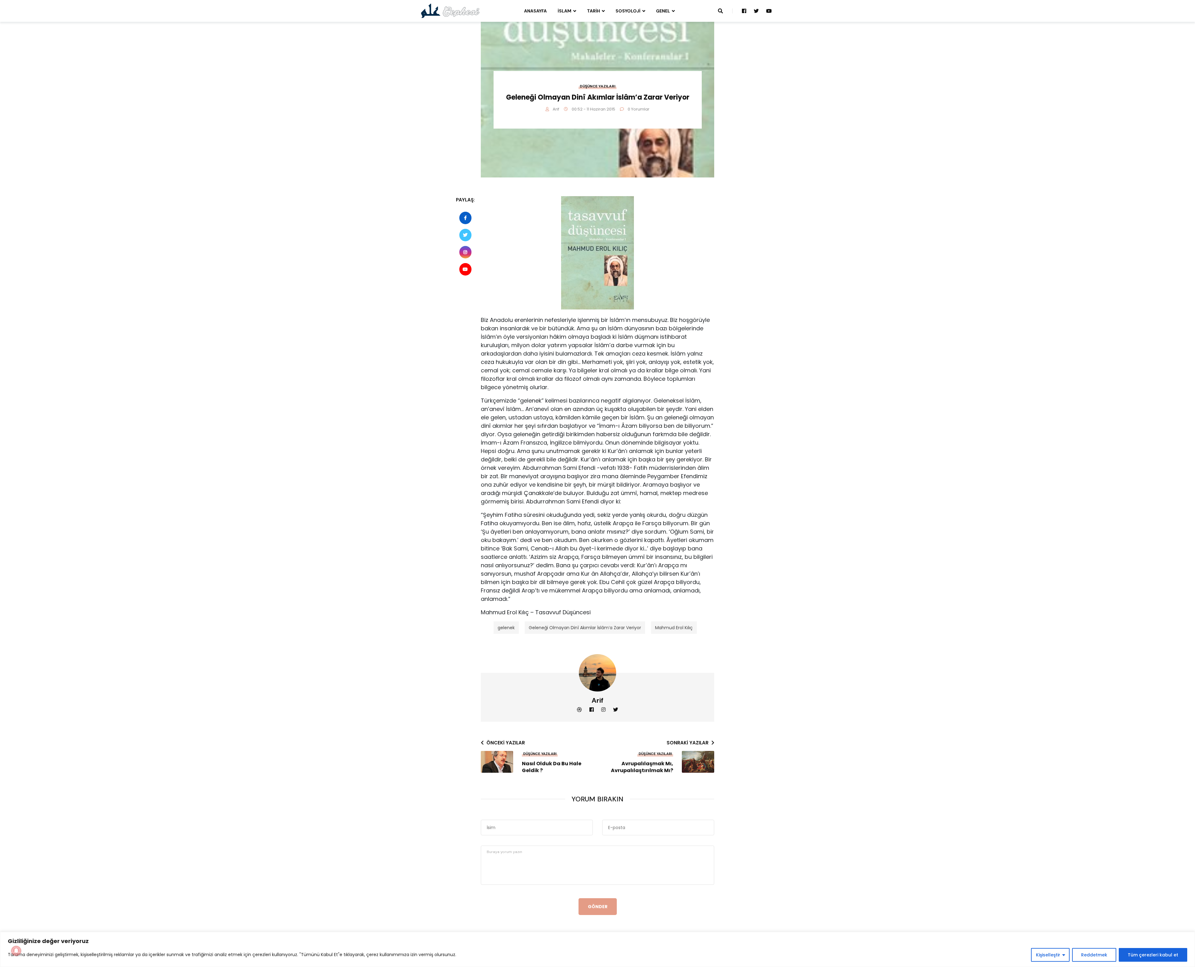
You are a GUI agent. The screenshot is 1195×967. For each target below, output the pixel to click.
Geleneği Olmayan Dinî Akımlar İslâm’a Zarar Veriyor (585, 628)
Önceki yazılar (505, 742)
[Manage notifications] (16, 951)
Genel (663, 11)
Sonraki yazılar (688, 742)
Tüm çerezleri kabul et (1153, 955)
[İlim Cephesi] (450, 10)
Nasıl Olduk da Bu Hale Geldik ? (551, 767)
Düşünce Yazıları (597, 86)
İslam (564, 11)
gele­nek (506, 628)
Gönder (597, 906)
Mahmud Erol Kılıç (674, 628)
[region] (597, 949)
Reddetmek (1094, 955)
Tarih (593, 11)
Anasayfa (535, 11)
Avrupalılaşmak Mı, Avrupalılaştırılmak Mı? (642, 767)
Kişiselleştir (1048, 955)
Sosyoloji (628, 11)
